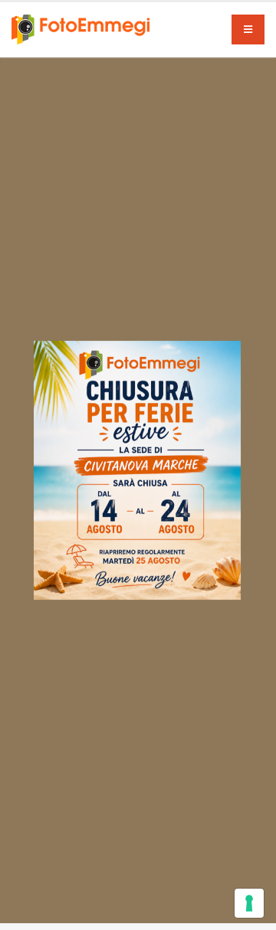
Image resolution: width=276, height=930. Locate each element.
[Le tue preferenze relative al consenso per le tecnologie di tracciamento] (249, 903)
